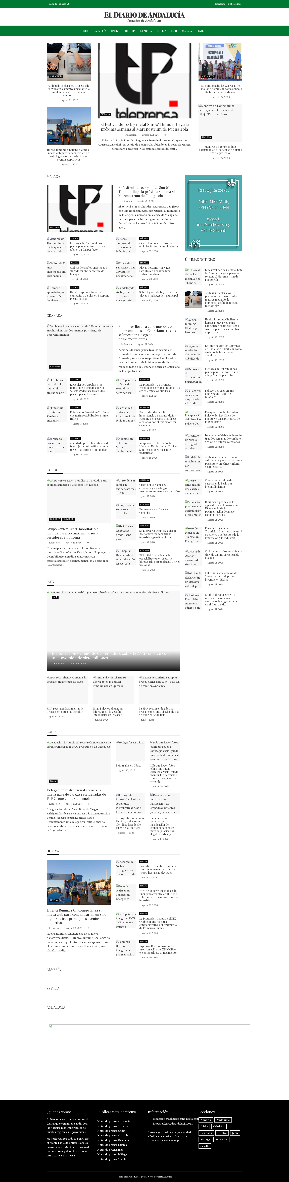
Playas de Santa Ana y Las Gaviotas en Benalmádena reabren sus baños (154, 271)
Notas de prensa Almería (112, 1126)
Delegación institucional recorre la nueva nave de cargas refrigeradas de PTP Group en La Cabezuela (76, 794)
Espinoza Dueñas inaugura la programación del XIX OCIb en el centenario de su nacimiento (158, 949)
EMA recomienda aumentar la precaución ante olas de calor (65, 710)
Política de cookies (161, 1136)
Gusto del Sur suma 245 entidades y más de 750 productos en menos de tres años (159, 488)
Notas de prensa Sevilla (111, 1159)
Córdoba (129, 31)
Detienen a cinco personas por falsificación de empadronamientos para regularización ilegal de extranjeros (162, 826)
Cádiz (114, 31)
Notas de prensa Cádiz (111, 1130)
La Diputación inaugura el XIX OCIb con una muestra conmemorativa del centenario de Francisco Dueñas (158, 923)
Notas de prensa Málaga (112, 1154)
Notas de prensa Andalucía (113, 1121)
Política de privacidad (177, 1132)
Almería (100, 31)
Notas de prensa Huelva (112, 1144)
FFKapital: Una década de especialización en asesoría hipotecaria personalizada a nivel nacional (159, 560)
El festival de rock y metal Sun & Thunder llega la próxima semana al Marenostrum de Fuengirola (144, 126)
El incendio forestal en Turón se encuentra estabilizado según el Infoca (89, 415)
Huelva (161, 31)
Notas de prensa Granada (113, 1140)
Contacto (220, 4)
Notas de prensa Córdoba (113, 1135)
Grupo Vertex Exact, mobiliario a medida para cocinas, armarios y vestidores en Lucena (72, 532)
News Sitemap (170, 1140)
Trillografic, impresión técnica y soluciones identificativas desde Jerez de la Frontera (130, 822)
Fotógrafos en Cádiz (128, 765)
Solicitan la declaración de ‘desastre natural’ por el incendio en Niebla (221, 576)
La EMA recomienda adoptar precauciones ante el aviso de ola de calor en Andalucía (159, 712)
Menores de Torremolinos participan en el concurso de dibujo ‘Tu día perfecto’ (220, 150)
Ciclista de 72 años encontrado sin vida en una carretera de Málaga (88, 271)
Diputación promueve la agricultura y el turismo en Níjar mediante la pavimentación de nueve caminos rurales (221, 508)
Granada (146, 31)
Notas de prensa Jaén (110, 1149)
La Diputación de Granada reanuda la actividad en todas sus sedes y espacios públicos (159, 388)
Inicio (86, 31)
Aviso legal (154, 1132)
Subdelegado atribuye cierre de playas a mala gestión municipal (158, 293)
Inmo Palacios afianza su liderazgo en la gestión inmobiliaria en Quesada (108, 712)
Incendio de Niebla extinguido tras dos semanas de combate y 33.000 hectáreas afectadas (158, 869)
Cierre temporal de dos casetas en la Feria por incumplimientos (158, 244)
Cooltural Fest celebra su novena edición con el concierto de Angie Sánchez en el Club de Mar (222, 599)
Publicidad (234, 4)
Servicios (68, 519)
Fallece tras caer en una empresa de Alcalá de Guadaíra (219, 394)
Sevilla (202, 31)
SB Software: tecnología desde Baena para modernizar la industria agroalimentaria (157, 534)
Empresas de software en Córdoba (154, 511)
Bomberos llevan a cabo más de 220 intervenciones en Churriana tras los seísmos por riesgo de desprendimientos (147, 332)
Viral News (147, 1176)
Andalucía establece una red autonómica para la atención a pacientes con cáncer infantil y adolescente (223, 461)
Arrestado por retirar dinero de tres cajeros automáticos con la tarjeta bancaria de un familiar (89, 446)
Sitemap (180, 1136)
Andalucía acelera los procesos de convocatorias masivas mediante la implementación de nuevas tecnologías (69, 90)
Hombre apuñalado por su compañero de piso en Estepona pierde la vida (89, 295)
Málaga (187, 31)
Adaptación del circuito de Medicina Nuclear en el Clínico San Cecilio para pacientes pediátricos (158, 448)
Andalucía (56, 76)
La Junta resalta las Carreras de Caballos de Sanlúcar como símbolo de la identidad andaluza (220, 89)
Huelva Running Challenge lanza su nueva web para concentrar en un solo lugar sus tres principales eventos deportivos (68, 154)
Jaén (174, 31)
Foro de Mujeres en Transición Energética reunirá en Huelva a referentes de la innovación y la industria (158, 895)
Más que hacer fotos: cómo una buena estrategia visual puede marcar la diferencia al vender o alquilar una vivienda (164, 773)
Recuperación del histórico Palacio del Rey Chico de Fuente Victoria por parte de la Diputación (222, 417)
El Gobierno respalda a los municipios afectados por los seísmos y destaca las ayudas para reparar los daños (87, 389)
